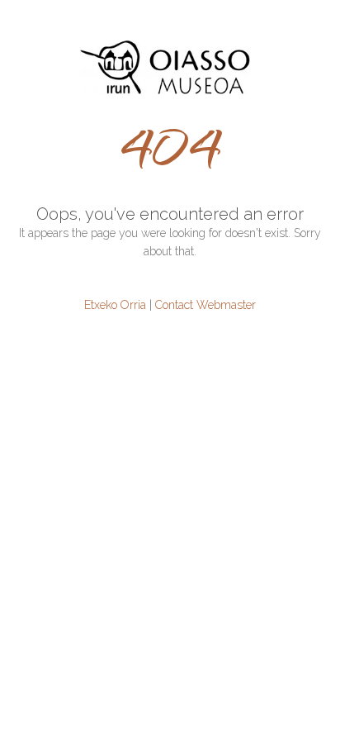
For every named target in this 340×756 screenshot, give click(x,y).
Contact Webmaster (205, 304)
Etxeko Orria (115, 304)
